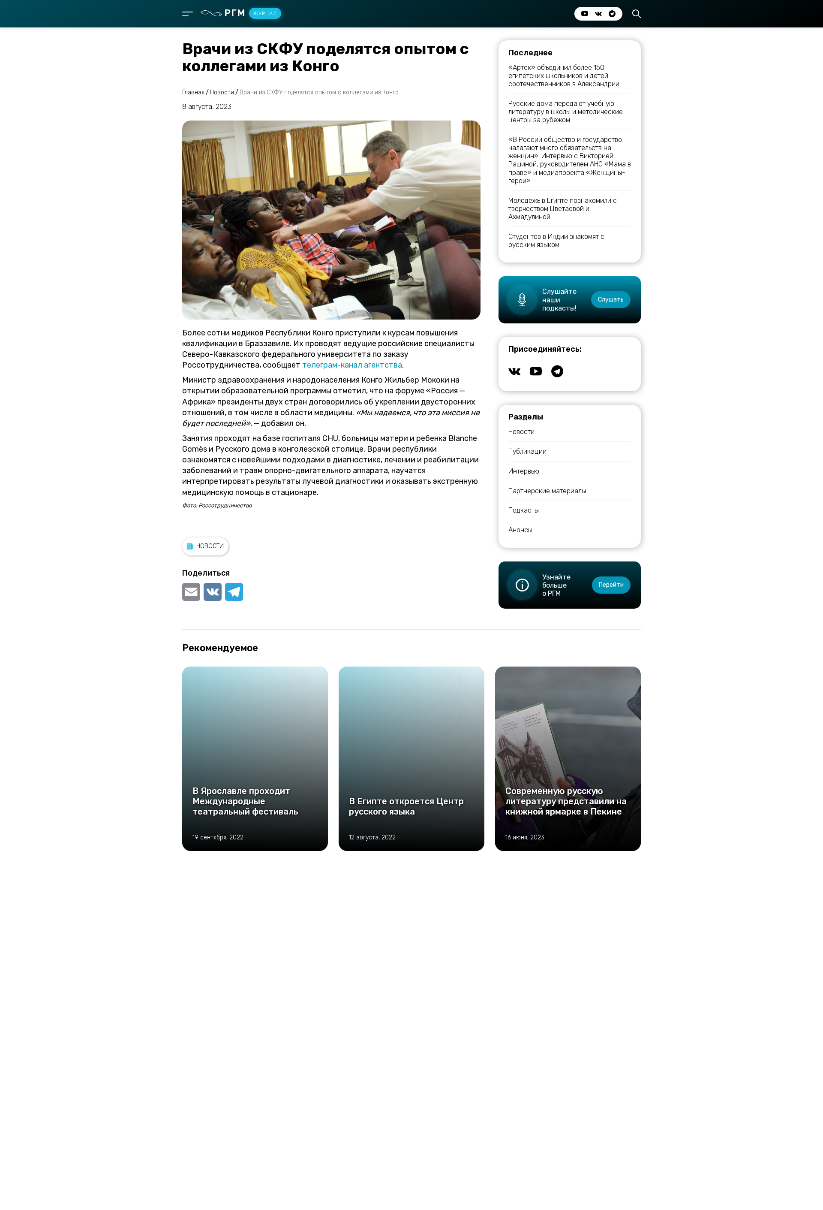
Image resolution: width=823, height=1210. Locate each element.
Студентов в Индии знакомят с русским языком (556, 240)
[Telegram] (234, 592)
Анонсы (520, 530)
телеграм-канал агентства (352, 365)
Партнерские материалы (547, 491)
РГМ (250, 13)
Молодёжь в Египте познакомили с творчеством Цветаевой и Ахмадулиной (562, 208)
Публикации (527, 451)
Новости (210, 546)
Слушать (611, 299)
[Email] (192, 592)
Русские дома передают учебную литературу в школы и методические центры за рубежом (565, 112)
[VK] (212, 592)
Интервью (523, 471)
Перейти (611, 584)
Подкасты (523, 510)
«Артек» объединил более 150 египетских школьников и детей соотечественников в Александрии (563, 75)
